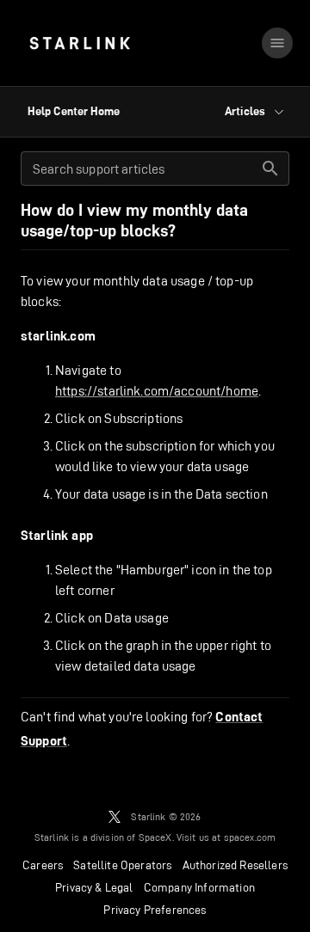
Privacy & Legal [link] (94, 887)
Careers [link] (42, 865)
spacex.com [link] (250, 837)
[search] (270, 168)
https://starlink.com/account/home (156, 390)
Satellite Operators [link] (122, 865)
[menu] (277, 43)
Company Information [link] (199, 887)
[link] (80, 43)
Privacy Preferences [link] (154, 910)
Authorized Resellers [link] (235, 865)
